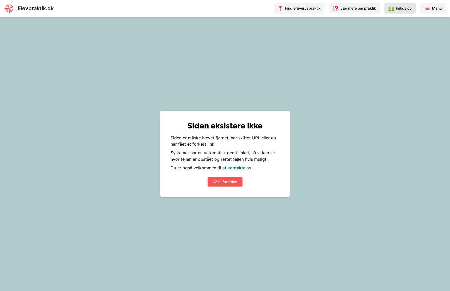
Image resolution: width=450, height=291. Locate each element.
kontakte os (239, 167)
